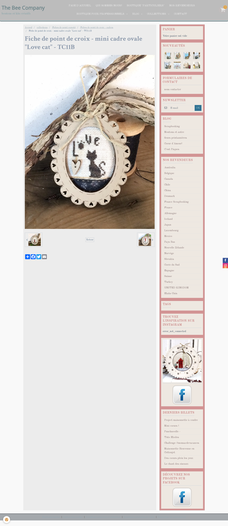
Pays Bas (169, 242)
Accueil (28, 27)
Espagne (169, 270)
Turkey (168, 282)
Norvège (169, 253)
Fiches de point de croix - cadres (96, 27)
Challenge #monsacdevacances (181, 443)
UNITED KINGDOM (176, 287)
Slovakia (169, 259)
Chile (167, 184)
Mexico (168, 236)
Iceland (168, 219)
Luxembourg (171, 230)
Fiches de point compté (64, 27)
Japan (167, 224)
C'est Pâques (171, 149)
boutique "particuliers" (146, 5)
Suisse (168, 276)
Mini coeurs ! (171, 426)
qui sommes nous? (109, 5)
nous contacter (172, 89)
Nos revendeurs (182, 5)
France (168, 207)
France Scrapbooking (176, 202)
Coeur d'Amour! (173, 143)
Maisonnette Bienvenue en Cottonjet (179, 450)
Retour (89, 240)
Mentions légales (51, 517)
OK (198, 108)
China (167, 190)
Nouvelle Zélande (174, 247)
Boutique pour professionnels (100, 14)
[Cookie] (6, 519)
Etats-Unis (170, 293)
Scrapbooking (172, 126)
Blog (136, 14)
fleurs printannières (175, 138)
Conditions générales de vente (138, 517)
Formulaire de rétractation (171, 517)
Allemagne (170, 213)
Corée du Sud (172, 265)
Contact (180, 14)
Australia (169, 167)
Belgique (169, 173)
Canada (168, 179)
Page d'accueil (80, 5)
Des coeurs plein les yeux (178, 458)
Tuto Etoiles (171, 437)
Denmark (169, 196)
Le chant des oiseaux (176, 464)
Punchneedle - (172, 431)
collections (157, 14)
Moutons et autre (174, 132)
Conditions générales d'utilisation (103, 517)
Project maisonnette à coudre (181, 420)
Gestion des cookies (73, 517)
